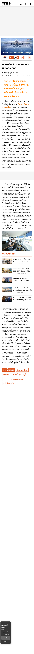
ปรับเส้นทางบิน (8, 383)
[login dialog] (30, 4)
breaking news (22, 370)
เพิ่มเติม (6, 634)
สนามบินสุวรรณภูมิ (19, 374)
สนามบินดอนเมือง (16, 379)
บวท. (5, 379)
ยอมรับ (6, 638)
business (6, 374)
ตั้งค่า (5, 641)
